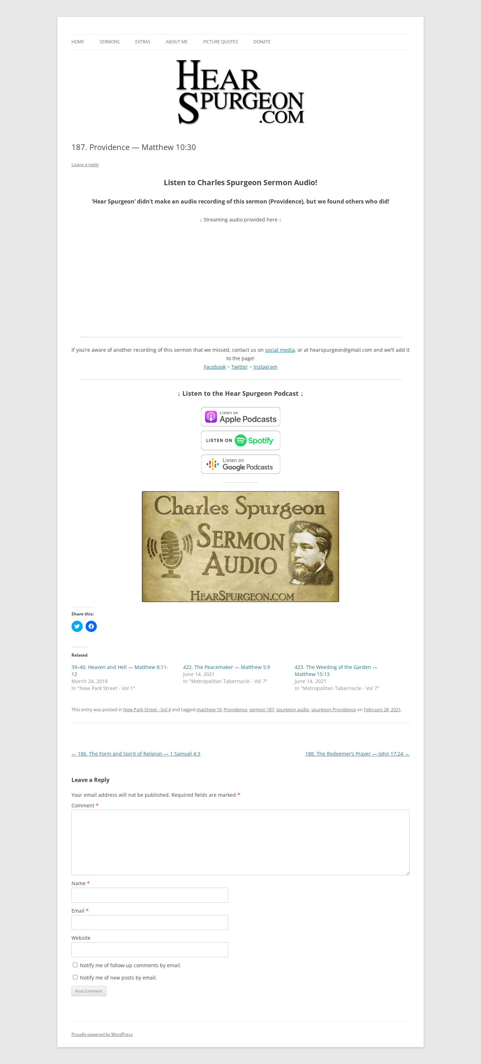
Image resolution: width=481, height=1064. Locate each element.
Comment (85, 805)
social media (280, 349)
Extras (142, 42)
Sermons (110, 42)
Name (80, 883)
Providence (235, 709)
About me (177, 42)
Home (77, 42)
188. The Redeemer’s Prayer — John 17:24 (357, 753)
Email (80, 910)
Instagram (265, 366)
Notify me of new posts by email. (118, 977)
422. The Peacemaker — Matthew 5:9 (226, 667)
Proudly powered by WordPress (102, 1034)
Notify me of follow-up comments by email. (130, 965)
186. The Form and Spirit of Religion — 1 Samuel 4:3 (135, 753)
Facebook (215, 366)
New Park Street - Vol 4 (147, 709)
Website (80, 937)
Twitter (239, 366)
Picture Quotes (220, 42)
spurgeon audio (292, 709)
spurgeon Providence (333, 709)
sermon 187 (261, 709)
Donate (262, 42)
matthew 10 (208, 709)
